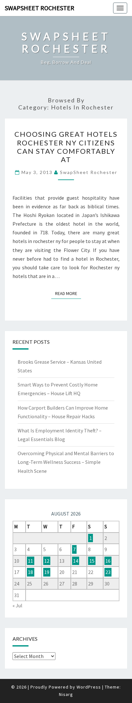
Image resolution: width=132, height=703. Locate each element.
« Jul (17, 605)
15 (92, 561)
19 (46, 572)
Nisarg (66, 694)
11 (30, 561)
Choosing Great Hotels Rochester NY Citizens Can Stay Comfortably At (66, 147)
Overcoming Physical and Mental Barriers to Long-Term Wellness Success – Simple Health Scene (66, 462)
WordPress (89, 687)
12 (46, 561)
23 (108, 572)
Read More (68, 293)
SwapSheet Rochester (39, 8)
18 (30, 572)
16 (108, 561)
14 (75, 561)
